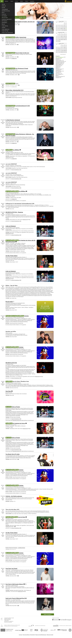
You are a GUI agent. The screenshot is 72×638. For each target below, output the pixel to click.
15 (58, 37)
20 (58, 50)
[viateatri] (31, 630)
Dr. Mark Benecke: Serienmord (13, 120)
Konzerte (57, 59)
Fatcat (16, 83)
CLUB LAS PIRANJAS (11, 226)
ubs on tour (58, 73)
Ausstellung (58, 70)
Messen (3, 12)
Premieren (57, 77)
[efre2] (7, 630)
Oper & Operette (59, 74)
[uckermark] (55, 625)
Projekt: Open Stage (5, 30)
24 (56, 30)
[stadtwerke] (44, 630)
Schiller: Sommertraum (20, 37)
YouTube (62, 620)
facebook (55, 620)
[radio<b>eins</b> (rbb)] (53, 630)
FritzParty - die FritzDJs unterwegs (14, 496)
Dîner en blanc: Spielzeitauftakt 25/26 (14, 90)
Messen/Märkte (58, 64)
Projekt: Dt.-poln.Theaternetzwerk (7, 32)
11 (58, 26)
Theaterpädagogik (5, 9)
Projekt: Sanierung (5, 25)
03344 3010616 (17, 420)
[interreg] (21, 630)
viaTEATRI (3, 27)
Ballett (57, 75)
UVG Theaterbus (4, 20)
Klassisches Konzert (59, 76)
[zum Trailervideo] (20, 150)
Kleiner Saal (11, 208)
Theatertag (58, 72)
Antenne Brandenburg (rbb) (16, 169)
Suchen (26, 1)
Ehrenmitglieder (4, 15)
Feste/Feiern (58, 65)
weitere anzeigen (47, 614)
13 (61, 26)
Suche (4, 24)
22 (58, 39)
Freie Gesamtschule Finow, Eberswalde (19, 560)
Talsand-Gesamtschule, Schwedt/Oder (16, 323)
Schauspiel (58, 58)
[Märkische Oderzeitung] (70, 630)
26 (59, 30)
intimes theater (12, 156)
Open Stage (8, 391)
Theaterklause (12, 428)
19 (59, 28)
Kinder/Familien (59, 60)
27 (61, 30)
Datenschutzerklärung (26, 634)
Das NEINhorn (16, 150)
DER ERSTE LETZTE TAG (11, 362)
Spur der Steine (21, 517)
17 (56, 28)
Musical (57, 67)
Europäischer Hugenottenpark (7, 19)
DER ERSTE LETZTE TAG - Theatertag (14, 212)
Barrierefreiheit (32, 634)
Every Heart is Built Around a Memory (14, 584)
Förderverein (4, 14)
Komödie (57, 66)
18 (58, 28)
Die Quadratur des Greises (19, 423)
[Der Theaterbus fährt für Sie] (19, 24)
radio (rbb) (14, 58)
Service (16, 1)
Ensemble (3, 7)
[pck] (36, 630)
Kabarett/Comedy (59, 63)
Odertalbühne (11, 44)
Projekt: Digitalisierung (5, 29)
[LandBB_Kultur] (2, 625)
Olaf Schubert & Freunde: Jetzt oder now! (25, 21)
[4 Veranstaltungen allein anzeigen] (13, 301)
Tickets (11, 1)
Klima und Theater (5, 17)
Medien (21, 1)
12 (59, 26)
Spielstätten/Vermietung (6, 10)
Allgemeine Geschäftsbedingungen (40, 634)
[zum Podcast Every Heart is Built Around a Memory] (25, 584)
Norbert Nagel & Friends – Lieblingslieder (15, 547)
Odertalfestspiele (59, 68)
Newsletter (32, 1)
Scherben (26, 316)
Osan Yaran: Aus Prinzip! (11, 568)
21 (56, 39)
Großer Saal (11, 127)
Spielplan (6, 1)
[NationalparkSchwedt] (31, 625)
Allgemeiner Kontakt (50, 634)
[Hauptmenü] (2, 1)
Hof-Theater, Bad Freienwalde (14, 417)
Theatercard (8, 157)
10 (56, 26)
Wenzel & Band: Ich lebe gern (22, 53)
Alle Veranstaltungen (59, 57)
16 (59, 37)
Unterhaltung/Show (59, 62)
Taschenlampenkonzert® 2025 (22, 105)
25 (58, 30)
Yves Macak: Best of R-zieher (13, 454)
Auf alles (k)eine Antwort (11, 255)
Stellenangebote (4, 22)
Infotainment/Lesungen (60, 61)
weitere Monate (62, 54)
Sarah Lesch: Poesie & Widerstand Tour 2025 (16, 598)
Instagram (68, 620)
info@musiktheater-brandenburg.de (27, 420)
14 (56, 37)
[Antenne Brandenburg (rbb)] (62, 630)
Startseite (3, 4)
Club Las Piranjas (16, 406)
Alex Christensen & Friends (21, 68)
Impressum (20, 634)
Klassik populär (9, 301)
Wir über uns (4, 5)
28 (56, 41)
